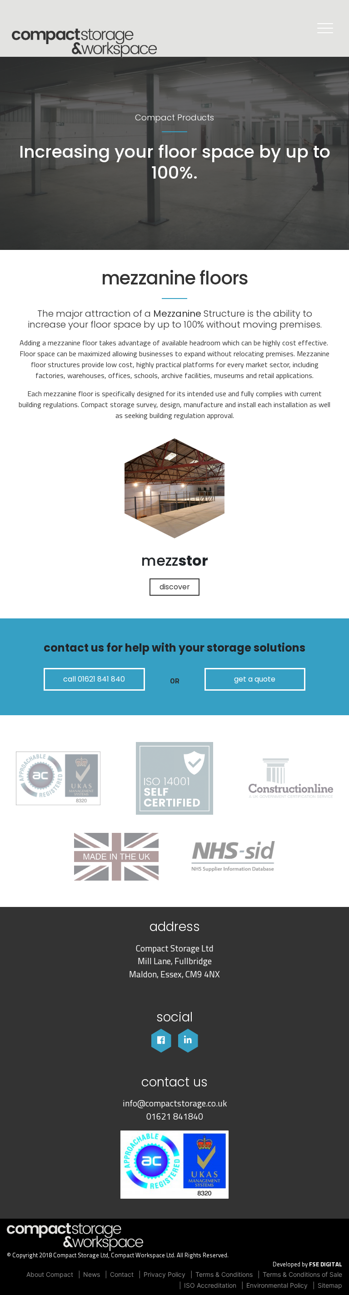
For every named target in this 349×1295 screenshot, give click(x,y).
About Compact (49, 1274)
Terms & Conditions (224, 1274)
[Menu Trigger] (325, 28)
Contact (122, 1274)
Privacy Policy (164, 1274)
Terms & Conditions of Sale (302, 1274)
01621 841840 (174, 1116)
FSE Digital (325, 1264)
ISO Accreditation (210, 1285)
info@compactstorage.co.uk (175, 1103)
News (91, 1274)
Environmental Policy (277, 1285)
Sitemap (330, 1285)
